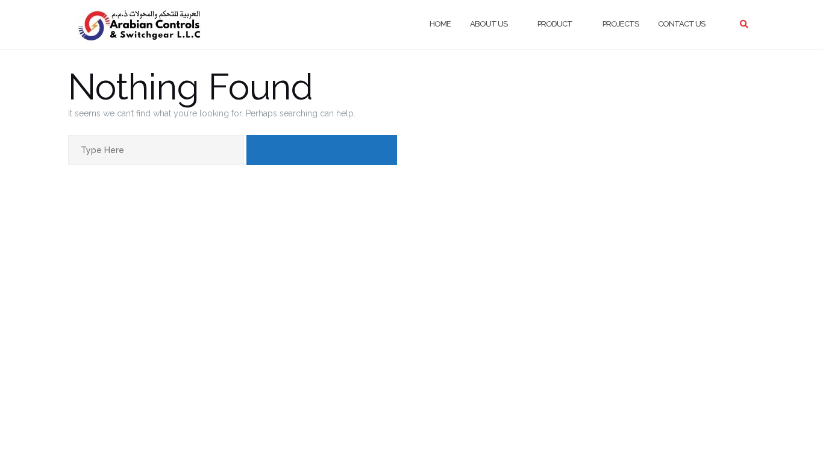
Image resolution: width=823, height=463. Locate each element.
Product (554, 23)
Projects (620, 23)
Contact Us (681, 23)
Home (440, 23)
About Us (488, 23)
